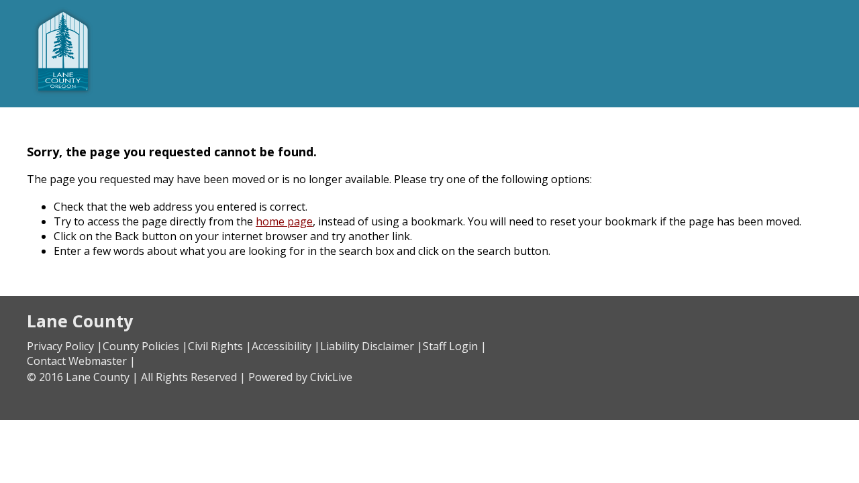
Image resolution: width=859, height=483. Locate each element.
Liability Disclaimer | (371, 346)
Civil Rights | (220, 346)
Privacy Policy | (65, 346)
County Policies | (145, 346)
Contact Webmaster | (81, 361)
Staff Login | (455, 346)
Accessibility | (286, 346)
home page (284, 221)
